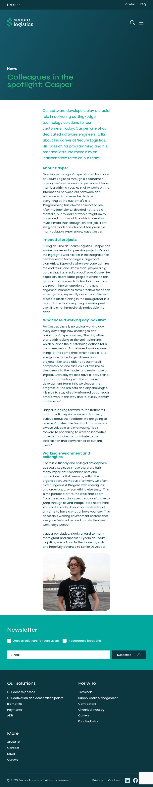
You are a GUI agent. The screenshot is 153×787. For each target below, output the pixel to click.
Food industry (88, 721)
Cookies (114, 780)
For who (87, 683)
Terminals (85, 692)
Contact (131, 4)
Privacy (97, 780)
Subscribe (124, 655)
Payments (14, 710)
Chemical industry (91, 710)
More (13, 733)
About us (13, 742)
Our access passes (21, 692)
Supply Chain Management (98, 698)
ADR (10, 715)
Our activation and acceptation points (35, 698)
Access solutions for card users (36, 641)
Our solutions (21, 683)
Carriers (83, 715)
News (11, 754)
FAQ (143, 4)
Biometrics (15, 704)
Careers (13, 760)
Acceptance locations (85, 641)
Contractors (87, 704)
